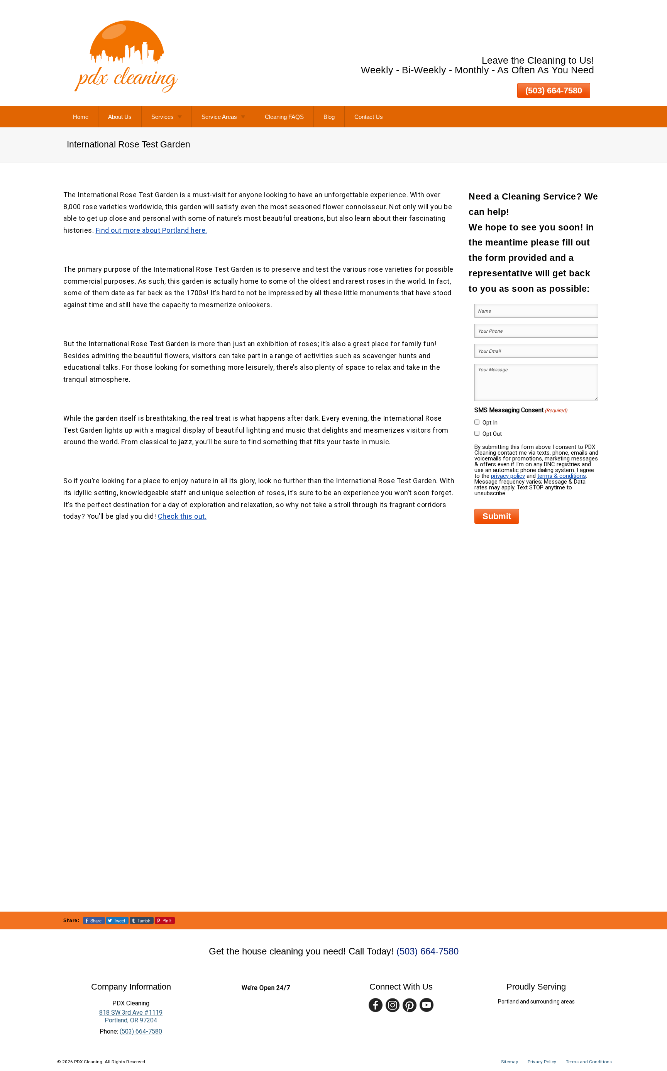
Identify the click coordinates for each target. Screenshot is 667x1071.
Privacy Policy (542, 1061)
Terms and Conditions (589, 1061)
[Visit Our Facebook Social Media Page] (376, 1005)
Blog (329, 116)
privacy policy (508, 475)
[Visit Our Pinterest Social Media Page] (409, 1005)
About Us (120, 116)
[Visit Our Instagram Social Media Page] (393, 1005)
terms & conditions (561, 475)
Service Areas (219, 116)
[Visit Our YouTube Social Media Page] (426, 1005)
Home (80, 116)
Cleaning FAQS (284, 116)
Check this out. (182, 516)
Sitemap (509, 1061)
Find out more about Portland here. (151, 230)
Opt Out (492, 433)
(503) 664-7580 (553, 90)
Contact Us (368, 116)
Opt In (490, 422)
